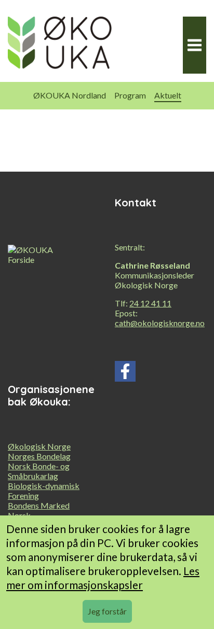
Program (130, 95)
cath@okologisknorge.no (160, 323)
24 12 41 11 (150, 303)
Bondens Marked (39, 505)
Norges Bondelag (39, 456)
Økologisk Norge (39, 446)
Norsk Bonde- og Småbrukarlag (39, 471)
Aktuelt (167, 95)
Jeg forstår (107, 611)
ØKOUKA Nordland (69, 95)
